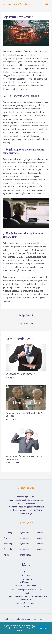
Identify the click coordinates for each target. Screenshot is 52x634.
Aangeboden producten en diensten (27, 589)
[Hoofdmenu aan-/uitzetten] (47, 4)
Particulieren (26, 579)
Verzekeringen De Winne (16, 4)
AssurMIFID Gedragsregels (26, 586)
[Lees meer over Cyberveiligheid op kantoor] (26, 357)
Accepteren (42, 628)
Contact (26, 606)
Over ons (26, 575)
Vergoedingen (27, 593)
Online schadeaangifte (26, 603)
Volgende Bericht (26, 323)
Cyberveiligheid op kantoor (20, 373)
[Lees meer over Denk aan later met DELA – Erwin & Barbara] (26, 397)
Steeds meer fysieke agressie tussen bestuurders (24, 458)
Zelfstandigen (26, 582)
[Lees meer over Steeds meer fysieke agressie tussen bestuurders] (26, 439)
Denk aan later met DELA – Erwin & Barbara (24, 414)
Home (26, 572)
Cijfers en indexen (26, 600)
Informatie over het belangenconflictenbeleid (27, 596)
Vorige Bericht (26, 315)
